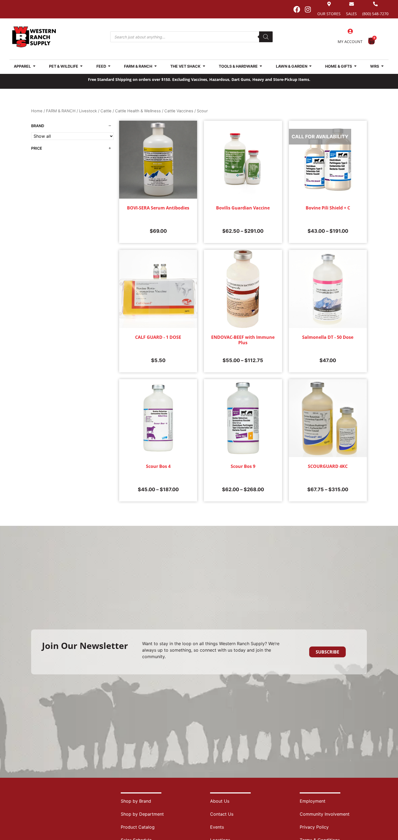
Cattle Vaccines (178, 111)
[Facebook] (297, 9)
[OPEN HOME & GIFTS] (355, 66)
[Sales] (351, 4)
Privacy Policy (314, 827)
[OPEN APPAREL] (34, 66)
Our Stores (329, 13)
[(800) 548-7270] (375, 4)
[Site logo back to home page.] (34, 37)
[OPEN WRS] (382, 66)
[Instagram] (308, 9)
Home (37, 111)
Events (217, 827)
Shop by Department (142, 814)
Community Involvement (325, 814)
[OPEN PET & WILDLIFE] (81, 66)
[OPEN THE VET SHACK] (204, 66)
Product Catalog (138, 827)
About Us (219, 801)
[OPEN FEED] (109, 66)
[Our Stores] (329, 4)
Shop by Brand (136, 801)
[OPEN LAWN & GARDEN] (310, 66)
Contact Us (221, 814)
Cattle (106, 111)
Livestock (88, 111)
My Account (350, 41)
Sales (351, 13)
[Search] (266, 36)
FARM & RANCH (61, 111)
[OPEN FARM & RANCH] (155, 66)
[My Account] (350, 31)
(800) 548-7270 (375, 13)
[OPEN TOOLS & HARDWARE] (261, 66)
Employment (312, 801)
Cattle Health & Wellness (138, 111)
